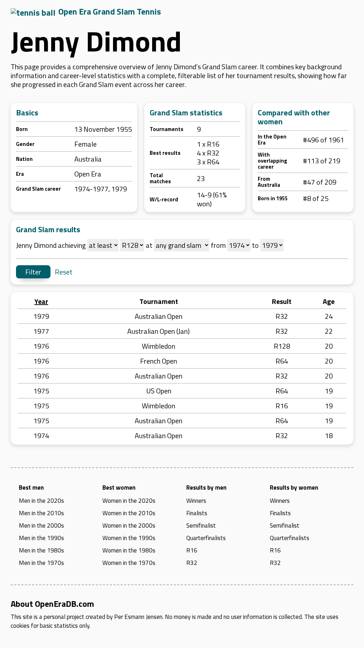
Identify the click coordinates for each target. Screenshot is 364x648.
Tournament (158, 301)
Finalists (196, 513)
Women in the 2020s (128, 500)
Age (328, 301)
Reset (64, 271)
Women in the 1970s (128, 562)
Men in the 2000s (41, 525)
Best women (118, 487)
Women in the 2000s (128, 525)
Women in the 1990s (128, 538)
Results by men (206, 487)
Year (41, 301)
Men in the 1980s (41, 550)
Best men (31, 487)
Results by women (294, 487)
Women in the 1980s (128, 550)
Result (281, 301)
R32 (191, 562)
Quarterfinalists (206, 538)
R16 (191, 550)
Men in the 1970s (41, 562)
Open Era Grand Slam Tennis (109, 11)
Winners (196, 500)
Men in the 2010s (41, 513)
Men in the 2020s (41, 500)
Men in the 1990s (41, 538)
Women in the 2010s (128, 513)
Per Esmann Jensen (138, 616)
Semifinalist (201, 525)
